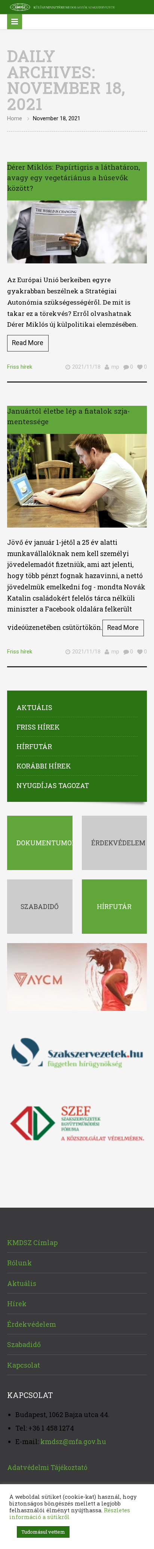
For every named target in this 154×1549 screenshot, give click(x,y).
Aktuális (34, 707)
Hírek (17, 1303)
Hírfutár (34, 746)
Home (14, 118)
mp (115, 366)
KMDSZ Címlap (32, 1242)
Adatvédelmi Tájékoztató (47, 1467)
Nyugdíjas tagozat (52, 785)
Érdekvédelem (31, 1324)
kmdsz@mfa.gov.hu (73, 1441)
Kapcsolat (23, 1365)
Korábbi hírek (43, 765)
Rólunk (19, 1262)
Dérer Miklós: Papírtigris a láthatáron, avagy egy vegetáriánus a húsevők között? (73, 177)
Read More (27, 343)
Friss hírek (19, 366)
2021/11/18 (86, 366)
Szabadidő (24, 1344)
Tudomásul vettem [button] (43, 1531)
